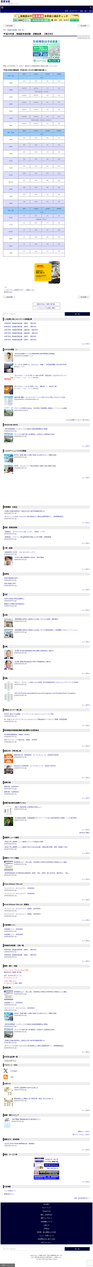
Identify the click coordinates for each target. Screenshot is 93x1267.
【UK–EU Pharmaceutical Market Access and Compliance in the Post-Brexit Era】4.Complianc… (45, 693)
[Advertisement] (46, 492)
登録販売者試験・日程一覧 (15, 30)
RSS (12, 1077)
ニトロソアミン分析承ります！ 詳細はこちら (19, 290)
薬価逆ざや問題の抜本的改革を (14, 604)
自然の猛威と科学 (10, 583)
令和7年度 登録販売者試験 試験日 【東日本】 (20, 339)
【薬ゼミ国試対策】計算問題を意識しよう (28, 807)
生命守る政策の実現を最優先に (14, 598)
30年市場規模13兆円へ (11, 578)
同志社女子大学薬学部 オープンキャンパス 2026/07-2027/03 (35, 766)
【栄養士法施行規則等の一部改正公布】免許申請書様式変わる (24, 511)
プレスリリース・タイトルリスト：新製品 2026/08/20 (22, 908)
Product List (46, 1211)
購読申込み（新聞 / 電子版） (13, 972)
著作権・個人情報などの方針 (46, 1232)
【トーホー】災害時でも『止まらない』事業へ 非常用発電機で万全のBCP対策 (40, 364)
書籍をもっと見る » (84, 1131)
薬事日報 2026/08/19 (11, 792)
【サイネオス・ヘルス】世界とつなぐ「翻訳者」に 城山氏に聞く (36, 386)
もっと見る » (86, 344)
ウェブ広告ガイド (10, 1190)
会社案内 (46, 1204)
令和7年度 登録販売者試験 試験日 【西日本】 (20, 336)
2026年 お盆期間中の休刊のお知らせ (26, 1087)
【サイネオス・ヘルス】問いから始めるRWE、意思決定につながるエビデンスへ (40, 375)
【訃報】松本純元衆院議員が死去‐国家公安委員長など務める (34, 650)
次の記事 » (84, 25)
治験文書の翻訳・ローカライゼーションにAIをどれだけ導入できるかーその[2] (39, 397)
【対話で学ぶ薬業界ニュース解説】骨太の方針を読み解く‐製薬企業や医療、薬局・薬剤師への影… (36, 847)
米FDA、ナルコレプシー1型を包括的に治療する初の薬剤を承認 (35, 466)
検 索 (77, 314)
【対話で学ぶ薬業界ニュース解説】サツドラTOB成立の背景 (23, 841)
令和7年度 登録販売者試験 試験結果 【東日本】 (21, 333)
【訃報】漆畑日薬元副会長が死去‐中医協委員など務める (32, 661)
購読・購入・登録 (86, 11)
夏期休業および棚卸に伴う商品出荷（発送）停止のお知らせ (33, 1098)
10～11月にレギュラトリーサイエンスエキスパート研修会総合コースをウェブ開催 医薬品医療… (36, 719)
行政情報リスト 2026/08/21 (13, 929)
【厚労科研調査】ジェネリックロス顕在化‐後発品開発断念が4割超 (25, 429)
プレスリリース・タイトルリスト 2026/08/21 (19, 888)
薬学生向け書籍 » (84, 832)
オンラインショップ (10, 977)
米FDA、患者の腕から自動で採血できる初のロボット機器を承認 (35, 455)
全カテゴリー (74, 11)
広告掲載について (46, 1221)
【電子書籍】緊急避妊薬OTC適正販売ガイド (26, 1119)
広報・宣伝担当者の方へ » (82, 1198)
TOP (4, 30)
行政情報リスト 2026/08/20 (13, 934)
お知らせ (46, 1225)
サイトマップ (46, 1207)
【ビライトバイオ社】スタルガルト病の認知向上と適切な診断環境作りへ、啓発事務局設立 (34, 516)
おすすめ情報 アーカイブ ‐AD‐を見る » (78, 420)
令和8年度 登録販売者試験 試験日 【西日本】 (20, 326)
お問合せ (46, 1228)
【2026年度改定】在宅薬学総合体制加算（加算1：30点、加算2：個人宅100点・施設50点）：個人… (37, 873)
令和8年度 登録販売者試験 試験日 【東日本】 (20, 323)
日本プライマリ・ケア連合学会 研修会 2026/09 (20, 740)
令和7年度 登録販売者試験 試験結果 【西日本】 (21, 330)
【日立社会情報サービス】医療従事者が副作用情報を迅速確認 (34, 353)
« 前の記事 (9, 25)
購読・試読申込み (46, 1214)
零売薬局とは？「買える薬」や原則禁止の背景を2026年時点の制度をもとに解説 (40, 862)
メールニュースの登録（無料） (46, 308)
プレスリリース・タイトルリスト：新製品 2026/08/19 (22, 914)
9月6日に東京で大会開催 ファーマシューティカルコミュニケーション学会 (29, 714)
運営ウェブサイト (46, 1218)
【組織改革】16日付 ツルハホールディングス (19, 552)
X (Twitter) (14, 1071)
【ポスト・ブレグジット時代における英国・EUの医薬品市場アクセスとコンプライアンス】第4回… (46, 682)
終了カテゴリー (46, 1242)
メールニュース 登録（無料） (13, 983)
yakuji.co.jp (33, 1255)
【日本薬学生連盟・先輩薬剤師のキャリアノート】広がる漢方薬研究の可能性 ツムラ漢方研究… (46, 818)
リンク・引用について (46, 1235)
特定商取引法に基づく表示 (46, 1239)
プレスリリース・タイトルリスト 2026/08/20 (19, 893)
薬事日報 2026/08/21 (11, 786)
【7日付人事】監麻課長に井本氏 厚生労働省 (29, 557)
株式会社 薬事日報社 (46, 1257)
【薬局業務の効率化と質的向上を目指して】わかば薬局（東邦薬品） (36, 619)
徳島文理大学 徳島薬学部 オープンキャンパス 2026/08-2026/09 (36, 755)
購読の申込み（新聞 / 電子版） (46, 304)
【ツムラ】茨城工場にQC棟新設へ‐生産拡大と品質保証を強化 (34, 434)
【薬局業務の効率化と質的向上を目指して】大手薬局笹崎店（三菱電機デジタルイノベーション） (46, 630)
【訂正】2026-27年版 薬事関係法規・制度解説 (19, 1143)
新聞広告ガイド (9, 1194)
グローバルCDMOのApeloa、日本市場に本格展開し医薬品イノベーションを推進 (40, 408)
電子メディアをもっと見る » (81, 1134)
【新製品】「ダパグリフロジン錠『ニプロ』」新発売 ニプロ (24, 531)
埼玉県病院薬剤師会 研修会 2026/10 (17, 734)
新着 (66, 11)
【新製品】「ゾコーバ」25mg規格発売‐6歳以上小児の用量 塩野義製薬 (27, 537)
